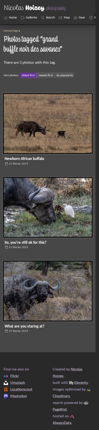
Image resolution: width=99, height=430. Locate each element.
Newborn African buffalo (24, 159)
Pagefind (60, 410)
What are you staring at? (24, 326)
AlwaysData (62, 423)
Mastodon (18, 396)
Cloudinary (61, 396)
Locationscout (21, 389)
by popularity (65, 75)
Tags (15, 30)
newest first (46, 75)
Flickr (14, 376)
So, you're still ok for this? (26, 243)
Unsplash (17, 383)
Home (7, 30)
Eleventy (81, 383)
